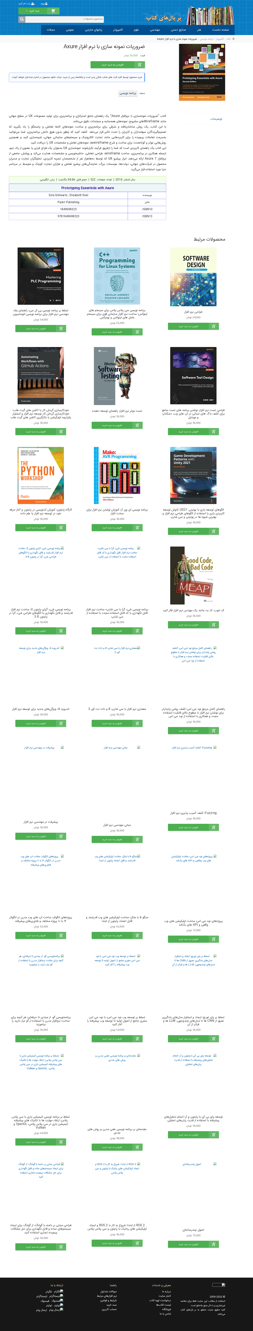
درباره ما (166, 1291)
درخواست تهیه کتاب (160, 1300)
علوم (136, 29)
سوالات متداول (109, 1291)
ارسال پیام (42, 1310)
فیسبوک (46, 1301)
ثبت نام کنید (24, 4)
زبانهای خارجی (93, 29)
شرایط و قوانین (108, 1300)
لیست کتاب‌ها (163, 1305)
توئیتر (50, 1305)
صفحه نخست (220, 29)
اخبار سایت (165, 1296)
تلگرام (50, 1292)
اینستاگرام (42, 1296)
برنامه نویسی (206, 39)
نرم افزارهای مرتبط (107, 1296)
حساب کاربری (109, 1309)
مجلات (51, 29)
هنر (199, 29)
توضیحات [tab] (216, 119)
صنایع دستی (178, 29)
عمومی (70, 29)
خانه (229, 39)
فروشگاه (166, 1309)
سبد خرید (111, 1305)
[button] (193, 326)
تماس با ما (165, 1314)
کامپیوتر (118, 29)
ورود (43, 4)
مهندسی (155, 29)
